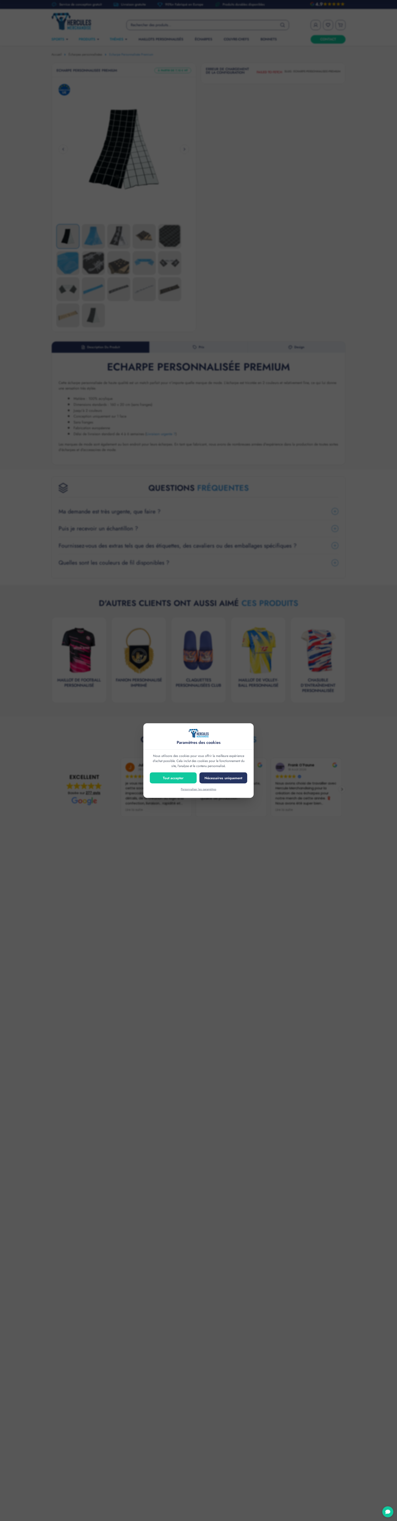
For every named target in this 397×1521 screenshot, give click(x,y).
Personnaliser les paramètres (198, 789)
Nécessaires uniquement (223, 778)
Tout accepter (173, 778)
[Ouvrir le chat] (387, 1511)
